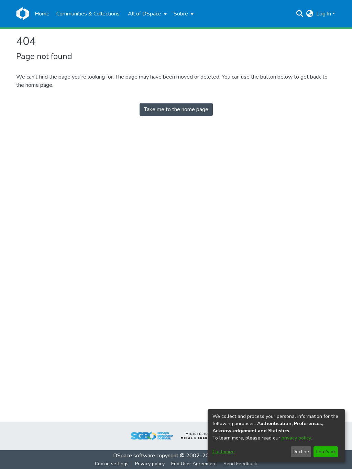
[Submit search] (300, 14)
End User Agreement (194, 463)
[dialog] (276, 435)
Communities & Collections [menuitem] (88, 13)
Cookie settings (112, 463)
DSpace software (134, 455)
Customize (223, 451)
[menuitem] (146, 13)
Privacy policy (150, 463)
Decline (301, 451)
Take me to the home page (176, 109)
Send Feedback (240, 463)
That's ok (325, 451)
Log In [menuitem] (323, 13)
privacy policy (296, 438)
